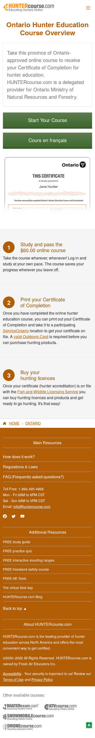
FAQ (33, 477)
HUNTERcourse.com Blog (22, 596)
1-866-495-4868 (31, 488)
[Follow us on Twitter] (14, 516)
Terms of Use (13, 679)
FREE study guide (16, 541)
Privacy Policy (41, 679)
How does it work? (19, 456)
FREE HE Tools (14, 578)
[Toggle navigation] (88, 8)
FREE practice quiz (17, 550)
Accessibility (12, 673)
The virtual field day (18, 587)
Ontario (33, 423)
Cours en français (47, 140)
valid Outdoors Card (31, 336)
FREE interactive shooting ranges (28, 560)
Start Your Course (47, 119)
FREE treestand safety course (26, 569)
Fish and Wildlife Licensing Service (47, 391)
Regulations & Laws (20, 466)
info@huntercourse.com (31, 506)
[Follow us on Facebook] (5, 516)
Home (14, 423)
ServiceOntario (16, 330)
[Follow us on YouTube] (22, 516)
